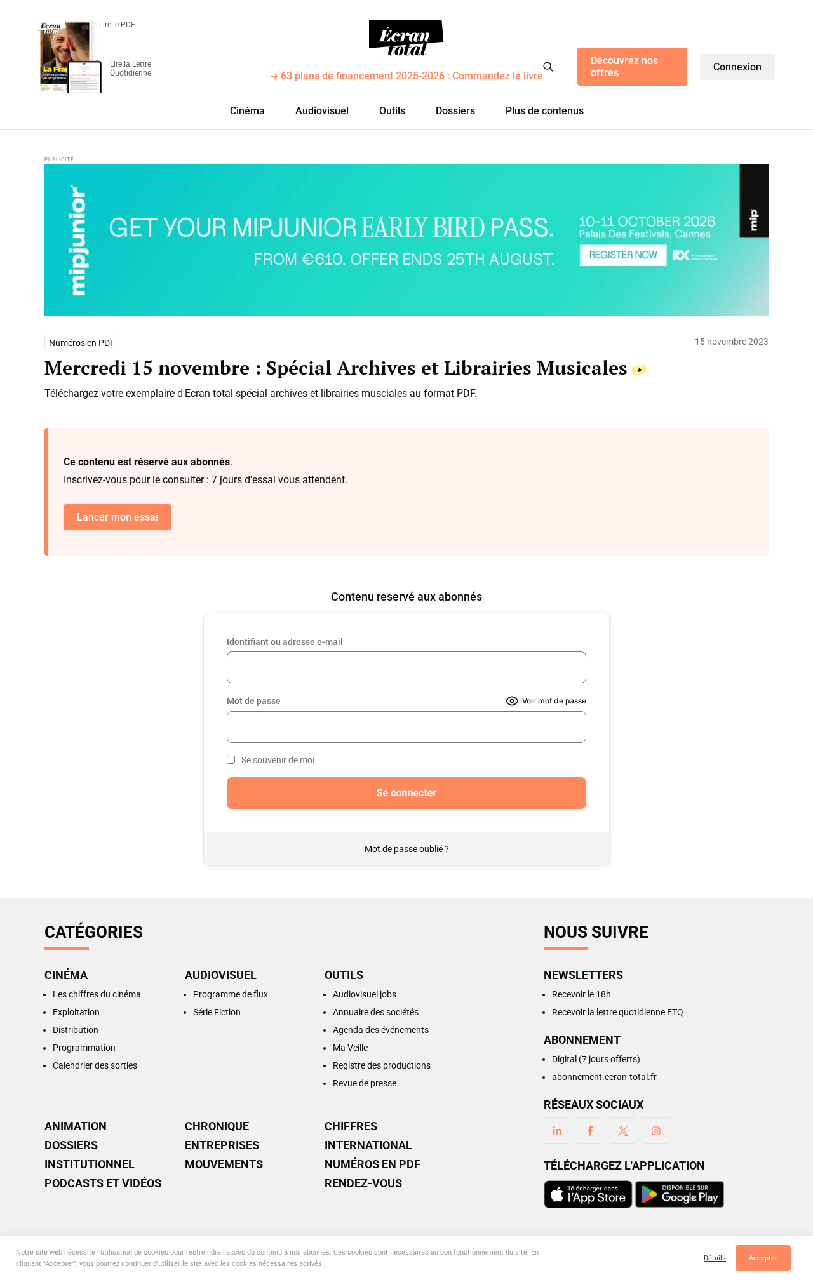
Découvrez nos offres (624, 67)
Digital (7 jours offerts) (596, 1059)
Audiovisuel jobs (364, 994)
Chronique (217, 1126)
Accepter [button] (763, 1258)
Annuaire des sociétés (376, 1012)
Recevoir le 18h (581, 994)
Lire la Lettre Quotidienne (130, 68)
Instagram (656, 1130)
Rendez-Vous (363, 1183)
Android (679, 1194)
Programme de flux (230, 994)
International (368, 1145)
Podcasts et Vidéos (102, 1183)
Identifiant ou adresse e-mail (285, 642)
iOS (588, 1194)
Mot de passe (254, 701)
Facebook (590, 1130)
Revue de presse (364, 1083)
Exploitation (76, 1012)
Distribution (75, 1030)
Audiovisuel (322, 111)
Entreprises (222, 1145)
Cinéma (247, 111)
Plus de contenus (545, 111)
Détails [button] (715, 1258)
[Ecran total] (406, 38)
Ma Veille (350, 1048)
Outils (392, 111)
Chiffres (351, 1126)
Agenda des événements (381, 1030)
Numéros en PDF (82, 343)
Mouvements (224, 1164)
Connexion (737, 67)
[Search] (548, 67)
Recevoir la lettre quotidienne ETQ (617, 1012)
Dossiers (455, 111)
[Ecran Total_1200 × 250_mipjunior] (406, 240)
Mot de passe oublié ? (407, 849)
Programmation (84, 1048)
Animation (75, 1126)
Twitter (623, 1130)
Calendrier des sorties (95, 1065)
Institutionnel (89, 1164)
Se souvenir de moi (277, 760)
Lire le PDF (117, 24)
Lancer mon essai (117, 517)
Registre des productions (382, 1065)
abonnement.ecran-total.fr (604, 1077)
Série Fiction (217, 1012)
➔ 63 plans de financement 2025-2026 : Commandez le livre (406, 76)
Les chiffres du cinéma (97, 994)
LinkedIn (557, 1130)
